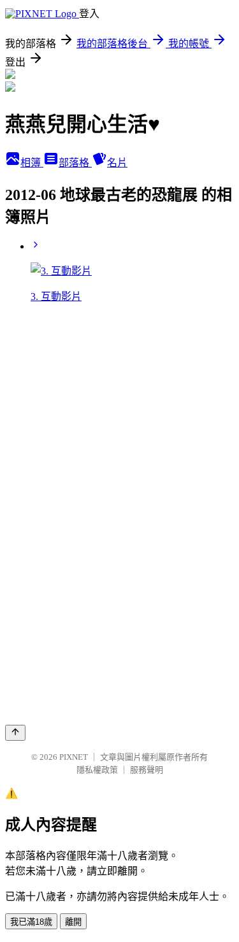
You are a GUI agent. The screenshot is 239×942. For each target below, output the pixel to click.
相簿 (31, 162)
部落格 (75, 162)
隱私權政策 (97, 769)
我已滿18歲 (31, 922)
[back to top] (15, 733)
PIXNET (73, 757)
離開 (73, 922)
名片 (117, 162)
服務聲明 (146, 769)
